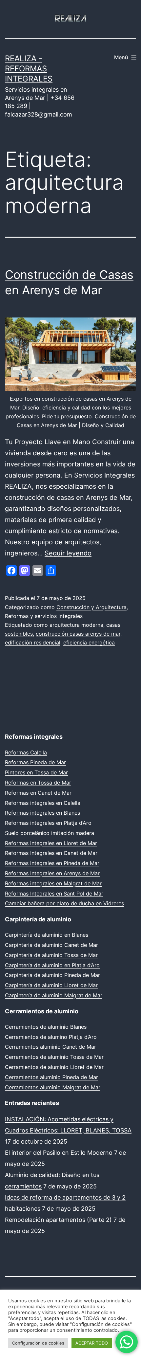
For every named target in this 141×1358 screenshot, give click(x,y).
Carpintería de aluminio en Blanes (46, 935)
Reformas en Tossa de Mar (38, 782)
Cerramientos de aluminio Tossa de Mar (54, 1057)
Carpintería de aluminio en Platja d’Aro (52, 965)
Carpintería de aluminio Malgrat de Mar (53, 995)
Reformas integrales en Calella (42, 803)
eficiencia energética (89, 642)
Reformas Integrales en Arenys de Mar (52, 873)
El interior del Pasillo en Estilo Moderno (58, 1152)
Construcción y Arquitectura (91, 607)
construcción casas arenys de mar (78, 633)
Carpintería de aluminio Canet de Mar (51, 945)
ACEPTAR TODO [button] (91, 1343)
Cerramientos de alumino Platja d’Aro (51, 1037)
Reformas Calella (26, 752)
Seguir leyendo (68, 553)
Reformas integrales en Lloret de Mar (51, 843)
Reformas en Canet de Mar (38, 792)
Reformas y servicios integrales (44, 616)
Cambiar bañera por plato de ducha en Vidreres (64, 903)
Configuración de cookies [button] (38, 1343)
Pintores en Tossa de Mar (36, 772)
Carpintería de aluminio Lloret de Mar (51, 985)
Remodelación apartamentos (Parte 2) (58, 1219)
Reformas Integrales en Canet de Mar (51, 853)
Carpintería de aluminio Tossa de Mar (51, 955)
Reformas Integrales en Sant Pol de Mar (54, 893)
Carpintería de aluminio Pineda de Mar (52, 975)
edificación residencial (32, 642)
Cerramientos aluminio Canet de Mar (50, 1046)
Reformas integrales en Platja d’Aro (48, 823)
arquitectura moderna (76, 625)
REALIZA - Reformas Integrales (28, 68)
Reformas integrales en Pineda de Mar (52, 863)
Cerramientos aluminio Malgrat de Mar (52, 1087)
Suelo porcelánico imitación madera (49, 833)
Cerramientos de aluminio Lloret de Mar (54, 1067)
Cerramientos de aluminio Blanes (46, 1026)
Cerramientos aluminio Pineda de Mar (51, 1077)
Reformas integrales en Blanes (42, 812)
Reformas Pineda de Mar (35, 762)
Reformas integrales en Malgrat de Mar (53, 883)
